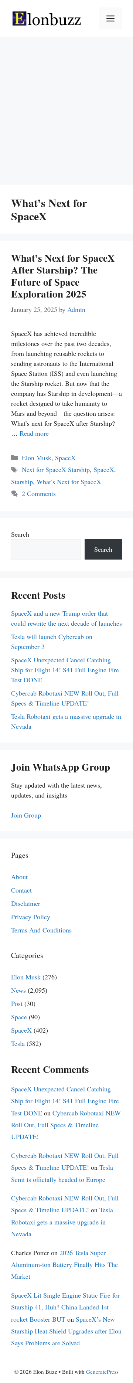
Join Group (26, 815)
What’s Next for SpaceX (69, 481)
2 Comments (39, 493)
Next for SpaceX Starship (56, 469)
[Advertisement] (66, 107)
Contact (21, 890)
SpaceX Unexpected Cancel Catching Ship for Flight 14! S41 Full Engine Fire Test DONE (65, 669)
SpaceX (65, 457)
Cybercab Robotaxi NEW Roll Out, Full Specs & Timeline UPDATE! (66, 1124)
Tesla (18, 1043)
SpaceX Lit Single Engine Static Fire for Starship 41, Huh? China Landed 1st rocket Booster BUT (65, 1307)
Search (20, 534)
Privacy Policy (30, 916)
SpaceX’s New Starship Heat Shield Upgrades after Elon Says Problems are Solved (66, 1331)
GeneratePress (102, 1371)
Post (17, 1003)
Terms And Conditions (41, 929)
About (19, 876)
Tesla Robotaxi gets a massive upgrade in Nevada (62, 1221)
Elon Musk (36, 457)
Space (19, 1016)
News (18, 990)
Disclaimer (25, 903)
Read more (34, 433)
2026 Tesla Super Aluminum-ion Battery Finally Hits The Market (64, 1264)
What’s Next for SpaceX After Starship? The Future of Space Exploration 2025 (63, 276)
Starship (22, 481)
